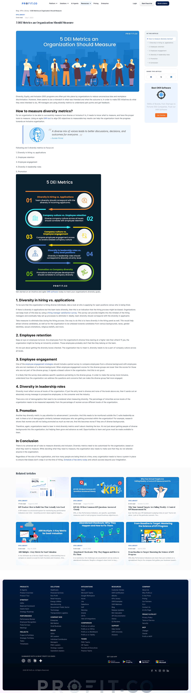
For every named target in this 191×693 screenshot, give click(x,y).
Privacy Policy (147, 617)
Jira (82, 601)
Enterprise (105, 3)
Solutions (63, 3)
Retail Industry (56, 598)
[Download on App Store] (145, 661)
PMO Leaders (55, 645)
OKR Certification (118, 593)
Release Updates (118, 610)
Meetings (23, 628)
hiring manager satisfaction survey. (62, 313)
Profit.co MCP (147, 636)
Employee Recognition (28, 622)
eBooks (114, 596)
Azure (83, 598)
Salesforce (85, 604)
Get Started (161, 115)
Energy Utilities (56, 601)
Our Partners (146, 601)
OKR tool (47, 118)
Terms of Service (148, 620)
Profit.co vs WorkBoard (89, 632)
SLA (143, 604)
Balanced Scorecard (27, 606)
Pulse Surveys (25, 625)
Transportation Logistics (59, 613)
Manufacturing (56, 604)
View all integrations (88, 619)
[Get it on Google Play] (114, 661)
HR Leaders (55, 636)
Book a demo (162, 3)
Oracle (83, 613)
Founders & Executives (89, 648)
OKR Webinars (117, 604)
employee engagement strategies (39, 364)
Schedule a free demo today (75, 460)
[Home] (29, 3)
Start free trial (147, 3)
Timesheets (24, 644)
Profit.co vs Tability (88, 635)
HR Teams (84, 645)
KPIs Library (24, 11)
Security (145, 623)
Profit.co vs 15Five (88, 629)
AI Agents (74, 3)
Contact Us (146, 607)
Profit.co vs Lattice (88, 626)
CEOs (52, 633)
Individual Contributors (59, 639)
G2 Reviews (116, 621)
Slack (83, 590)
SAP (82, 607)
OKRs (22, 603)
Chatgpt (145, 631)
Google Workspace (88, 596)
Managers (54, 642)
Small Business (56, 626)
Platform (52, 3)
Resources (85, 3)
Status (114, 619)
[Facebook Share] (151, 77)
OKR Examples (117, 601)
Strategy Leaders (57, 648)
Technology (55, 610)
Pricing (96, 3)
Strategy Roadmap (27, 612)
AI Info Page (146, 610)
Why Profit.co (147, 593)
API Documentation (118, 616)
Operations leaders (57, 651)
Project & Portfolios (27, 635)
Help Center (116, 629)
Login (135, 3)
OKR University (117, 632)
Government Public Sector (60, 607)
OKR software (52, 292)
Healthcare (54, 590)
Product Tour (24, 596)
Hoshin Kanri (24, 609)
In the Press (146, 596)
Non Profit (54, 596)
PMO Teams (85, 642)
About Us (145, 590)
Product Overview (26, 593)
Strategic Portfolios (27, 638)
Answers (115, 635)
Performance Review (27, 619)
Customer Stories (118, 590)
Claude (144, 633)
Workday (84, 610)
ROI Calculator (117, 613)
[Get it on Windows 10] (161, 661)
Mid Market (55, 623)
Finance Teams (86, 651)
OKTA (83, 616)
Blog (17, 11)
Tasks (22, 641)
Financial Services (57, 593)
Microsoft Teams (87, 593)
